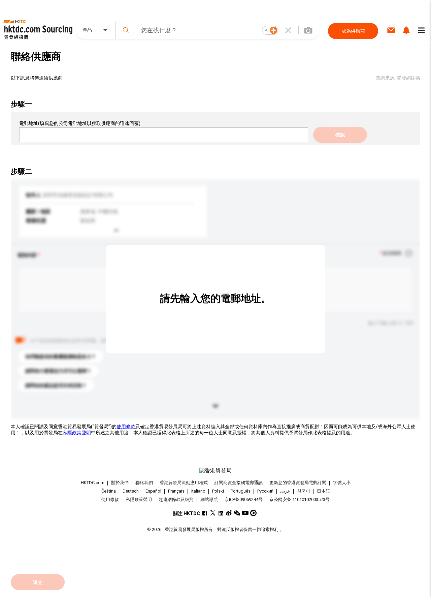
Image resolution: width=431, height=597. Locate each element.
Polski (218, 491)
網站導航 (209, 499)
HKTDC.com (92, 482)
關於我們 (120, 482)
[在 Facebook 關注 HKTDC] (205, 513)
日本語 (323, 491)
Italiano (198, 491)
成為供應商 (353, 31)
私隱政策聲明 (77, 432)
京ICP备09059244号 (244, 499)
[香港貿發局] (215, 471)
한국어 (303, 491)
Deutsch (131, 491)
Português (241, 491)
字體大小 (342, 482)
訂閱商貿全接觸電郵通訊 (238, 482)
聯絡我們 (144, 482)
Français (176, 491)
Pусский (265, 491)
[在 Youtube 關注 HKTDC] (245, 513)
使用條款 (126, 426)
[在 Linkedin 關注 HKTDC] (221, 513)
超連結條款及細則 (176, 499)
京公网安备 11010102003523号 (299, 499)
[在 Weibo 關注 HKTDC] (229, 513)
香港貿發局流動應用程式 (184, 482)
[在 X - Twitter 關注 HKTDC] (213, 513)
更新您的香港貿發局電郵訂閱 (297, 482)
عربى (285, 491)
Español (153, 491)
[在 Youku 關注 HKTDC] (253, 513)
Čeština (108, 491)
